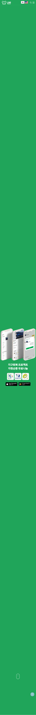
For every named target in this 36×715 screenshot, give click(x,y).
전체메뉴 (33, 2)
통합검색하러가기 (30, 2)
